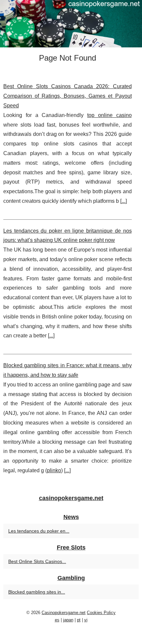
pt (79, 619)
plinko (54, 470)
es (57, 619)
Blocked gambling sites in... (36, 592)
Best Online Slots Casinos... (37, 561)
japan (68, 619)
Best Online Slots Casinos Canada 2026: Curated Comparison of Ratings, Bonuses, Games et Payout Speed (67, 96)
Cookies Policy (101, 612)
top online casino (109, 115)
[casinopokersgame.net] (71, 23)
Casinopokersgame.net (64, 612)
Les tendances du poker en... (38, 531)
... (123, 201)
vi (86, 619)
